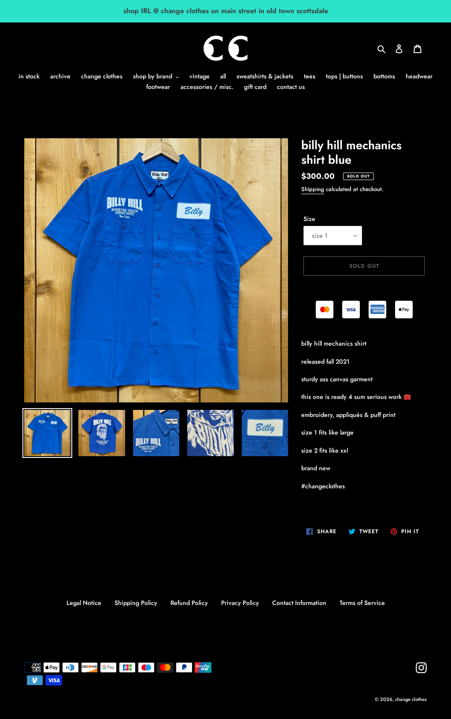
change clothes (411, 699)
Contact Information (299, 602)
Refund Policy (189, 602)
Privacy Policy (240, 602)
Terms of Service (362, 602)
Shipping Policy (136, 602)
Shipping (312, 189)
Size (309, 218)
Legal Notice (84, 602)
